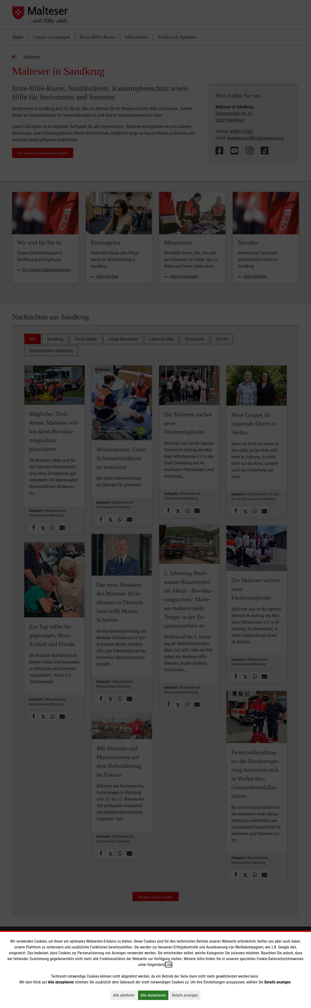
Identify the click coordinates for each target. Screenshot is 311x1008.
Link (168, 964)
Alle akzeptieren (154, 995)
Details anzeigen (186, 995)
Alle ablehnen (125, 995)
